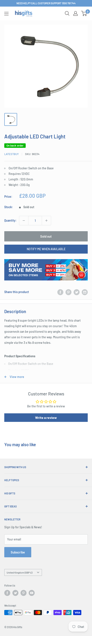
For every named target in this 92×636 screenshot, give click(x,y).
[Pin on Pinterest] (68, 292)
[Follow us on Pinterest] (24, 593)
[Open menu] (6, 13)
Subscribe (18, 552)
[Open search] (67, 13)
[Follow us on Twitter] (15, 593)
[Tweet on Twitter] (77, 292)
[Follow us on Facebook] (7, 593)
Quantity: (10, 220)
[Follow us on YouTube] (32, 593)
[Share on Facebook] (60, 292)
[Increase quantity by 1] (46, 220)
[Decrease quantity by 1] (23, 220)
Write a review (46, 417)
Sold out (46, 236)
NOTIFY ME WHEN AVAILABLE (46, 249)
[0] (84, 13)
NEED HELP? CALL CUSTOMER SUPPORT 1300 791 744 (46, 3)
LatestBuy (11, 154)
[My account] (75, 13)
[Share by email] (85, 292)
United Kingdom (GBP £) (19, 572)
